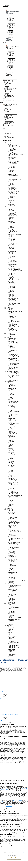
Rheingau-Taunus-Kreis (15, 362)
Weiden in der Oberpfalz (15, 302)
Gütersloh (11, 461)
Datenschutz (22, 852)
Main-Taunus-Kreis (13, 533)
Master (8, 135)
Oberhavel (12, 320)
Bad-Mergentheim (13, 148)
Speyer (11, 546)
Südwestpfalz (12, 548)
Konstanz (11, 171)
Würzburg (11, 304)
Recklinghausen (13, 490)
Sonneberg (12, 650)
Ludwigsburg (12, 174)
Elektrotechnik (3, 801)
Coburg (11, 219)
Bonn (10, 445)
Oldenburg (12, 416)
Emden (11, 393)
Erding (11, 225)
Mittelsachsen (12, 577)
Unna (10, 501)
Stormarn (11, 623)
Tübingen (11, 199)
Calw (10, 155)
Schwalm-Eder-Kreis (14, 363)
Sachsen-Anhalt (10, 33)
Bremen (10, 19)
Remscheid (12, 491)
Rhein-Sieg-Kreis (13, 493)
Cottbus (11, 312)
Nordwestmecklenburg (14, 375)
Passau (11, 278)
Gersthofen (12, 239)
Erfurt (10, 630)
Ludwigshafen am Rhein (15, 531)
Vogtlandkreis (12, 581)
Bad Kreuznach (13, 516)
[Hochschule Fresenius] (10, 689)
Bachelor (9, 133)
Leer (10, 410)
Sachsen (10, 31)
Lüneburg (11, 413)
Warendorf (11, 504)
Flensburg (11, 606)
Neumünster (12, 611)
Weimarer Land (13, 657)
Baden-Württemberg (11, 15)
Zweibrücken (12, 556)
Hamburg (10, 20)
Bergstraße (12, 339)
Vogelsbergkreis (13, 364)
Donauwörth (12, 223)
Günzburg (11, 240)
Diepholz (11, 392)
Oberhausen (12, 486)
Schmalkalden (12, 646)
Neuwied (11, 539)
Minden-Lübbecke (13, 479)
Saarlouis (11, 563)
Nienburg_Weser (13, 414)
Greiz (10, 634)
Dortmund (11, 450)
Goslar (11, 398)
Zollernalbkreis (13, 205)
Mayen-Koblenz (13, 537)
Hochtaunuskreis (13, 350)
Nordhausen (12, 641)
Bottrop (11, 448)
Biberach (11, 150)
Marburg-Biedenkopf (14, 356)
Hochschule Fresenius (7, 692)
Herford (11, 466)
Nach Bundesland (9, 13)
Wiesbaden (12, 369)
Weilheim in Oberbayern (15, 303)
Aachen (11, 440)
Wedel (11, 624)
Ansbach (11, 210)
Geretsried (12, 236)
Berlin (8, 307)
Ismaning (11, 247)
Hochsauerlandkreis (14, 469)
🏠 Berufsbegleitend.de (12, 11)
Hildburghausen (13, 636)
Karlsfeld (11, 248)
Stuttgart (11, 197)
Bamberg (11, 217)
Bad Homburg (12, 338)
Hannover (11, 403)
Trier (10, 550)
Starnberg (11, 291)
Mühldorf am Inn (13, 264)
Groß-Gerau (12, 347)
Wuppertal (11, 506)
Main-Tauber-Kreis (13, 175)
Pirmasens (12, 540)
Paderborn (12, 488)
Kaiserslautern (12, 526)
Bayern (10, 17)
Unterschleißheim (13, 298)
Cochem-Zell (12, 520)
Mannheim (12, 176)
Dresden (11, 570)
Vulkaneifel (12, 552)
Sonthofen (11, 290)
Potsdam (11, 325)
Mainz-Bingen (12, 535)
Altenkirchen (12, 512)
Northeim (11, 415)
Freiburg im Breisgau (14, 161)
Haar (10, 242)
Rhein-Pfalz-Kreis (13, 544)
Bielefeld (11, 441)
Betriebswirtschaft (17, 800)
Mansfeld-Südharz (13, 597)
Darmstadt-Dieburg (13, 342)
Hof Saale (11, 244)
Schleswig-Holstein (11, 35)
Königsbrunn (12, 253)
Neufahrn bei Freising (14, 269)
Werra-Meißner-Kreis (14, 367)
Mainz (11, 534)
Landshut (11, 257)
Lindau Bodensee (13, 261)
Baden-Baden (12, 149)
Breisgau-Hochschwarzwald (16, 154)
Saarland (10, 30)
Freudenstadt (12, 162)
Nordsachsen (12, 578)
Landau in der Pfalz (14, 530)
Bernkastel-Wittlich (13, 517)
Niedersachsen (11, 25)
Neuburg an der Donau (14, 268)
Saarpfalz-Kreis (13, 564)
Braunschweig (12, 385)
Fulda (10, 345)
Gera (10, 632)
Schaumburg (12, 426)
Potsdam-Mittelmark (14, 326)
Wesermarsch (12, 432)
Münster (11, 483)
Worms (11, 555)
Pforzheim (11, 184)
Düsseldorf (12, 454)
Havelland (11, 317)
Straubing (11, 292)
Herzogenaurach (13, 243)
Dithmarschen (12, 604)
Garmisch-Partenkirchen (15, 234)
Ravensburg (12, 187)
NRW (9, 26)
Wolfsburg (11, 437)
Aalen (10, 144)
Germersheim (12, 525)
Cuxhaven (11, 389)
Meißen (11, 576)
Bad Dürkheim (12, 514)
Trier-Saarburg (12, 551)
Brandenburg (11, 18)
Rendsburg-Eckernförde (15, 617)
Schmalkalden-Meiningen (15, 647)
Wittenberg (12, 602)
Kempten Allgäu (13, 251)
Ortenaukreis (12, 182)
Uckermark (12, 332)
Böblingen (11, 152)
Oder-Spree (12, 322)
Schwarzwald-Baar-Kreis (15, 195)
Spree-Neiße (12, 329)
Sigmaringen (12, 196)
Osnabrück (12, 418)
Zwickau (11, 582)
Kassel (11, 351)
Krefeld (11, 474)
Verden (11, 431)
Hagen (11, 462)
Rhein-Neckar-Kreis (14, 191)
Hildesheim (12, 407)
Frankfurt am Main (13, 343)
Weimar (11, 655)
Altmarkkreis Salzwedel (15, 585)
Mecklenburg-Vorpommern (11, 23)
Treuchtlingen (12, 296)
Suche (4, 4)
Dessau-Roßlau (13, 590)
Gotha (11, 633)
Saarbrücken (12, 561)
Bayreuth (11, 218)
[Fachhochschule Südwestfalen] (10, 712)
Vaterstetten (12, 299)
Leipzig (11, 574)
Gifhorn (11, 397)
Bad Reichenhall (13, 215)
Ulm (10, 201)
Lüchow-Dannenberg (14, 411)
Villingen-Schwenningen (15, 202)
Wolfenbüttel (12, 436)
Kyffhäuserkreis (13, 640)
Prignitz (11, 328)
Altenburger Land (13, 627)
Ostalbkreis (12, 183)
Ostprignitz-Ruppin (13, 324)
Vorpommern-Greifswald (15, 379)
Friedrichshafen (13, 163)
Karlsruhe (11, 170)
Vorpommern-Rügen (14, 380)
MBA (8, 136)
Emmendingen (12, 157)
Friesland (11, 396)
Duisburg (11, 452)
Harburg (11, 405)
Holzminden (12, 409)
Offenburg (11, 180)
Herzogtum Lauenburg (14, 607)
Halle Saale (12, 591)
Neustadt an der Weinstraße (16, 538)
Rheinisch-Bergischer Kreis (15, 495)
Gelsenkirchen (12, 460)
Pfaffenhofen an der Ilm (14, 279)
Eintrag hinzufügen (9, 40)
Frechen (11, 458)
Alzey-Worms (12, 513)
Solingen (11, 499)
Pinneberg (12, 615)
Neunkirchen (12, 560)
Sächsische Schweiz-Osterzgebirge (17, 580)
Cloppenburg (12, 388)
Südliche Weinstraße (14, 547)
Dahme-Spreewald (13, 313)
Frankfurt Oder (12, 316)
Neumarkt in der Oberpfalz (15, 270)
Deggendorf (12, 222)
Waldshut (11, 204)
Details (1, 698)
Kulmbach (11, 255)
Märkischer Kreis (13, 476)
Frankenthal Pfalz (13, 523)
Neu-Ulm (11, 266)
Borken (11, 446)
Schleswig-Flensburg (14, 619)
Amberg (11, 209)
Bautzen (11, 568)
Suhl (10, 651)
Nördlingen (12, 273)
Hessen (10, 21)
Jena (10, 638)
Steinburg (11, 621)
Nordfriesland (12, 612)
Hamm (11, 463)
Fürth (10, 232)
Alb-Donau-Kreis (13, 145)
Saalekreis (12, 598)
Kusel (10, 529)
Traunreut (11, 294)
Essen (11, 457)
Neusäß (11, 272)
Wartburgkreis (12, 654)
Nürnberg (11, 274)
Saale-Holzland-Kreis (14, 642)
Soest (10, 497)
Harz (10, 593)
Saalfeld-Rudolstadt (14, 645)
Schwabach (12, 285)
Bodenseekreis (13, 153)
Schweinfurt (12, 287)
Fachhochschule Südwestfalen (9, 714)
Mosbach (11, 178)
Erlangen (11, 226)
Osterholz (11, 419)
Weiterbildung (10, 137)
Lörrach (11, 172)
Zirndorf (11, 306)
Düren (11, 453)
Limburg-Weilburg (13, 354)
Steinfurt (11, 500)
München (11, 265)
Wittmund (11, 435)
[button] (6, 42)
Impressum (16, 852)
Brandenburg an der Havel (15, 311)
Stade (10, 427)
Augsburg (11, 213)
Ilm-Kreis (11, 637)
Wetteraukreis (12, 368)
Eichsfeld (11, 628)
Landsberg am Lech (14, 256)
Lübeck (11, 610)
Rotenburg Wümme (14, 423)
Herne (11, 467)
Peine (10, 422)
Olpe (10, 487)
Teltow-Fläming (13, 330)
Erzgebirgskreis (13, 572)
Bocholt (11, 443)
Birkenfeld (11, 518)
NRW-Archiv (9, 806)
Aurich (11, 384)
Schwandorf (12, 286)
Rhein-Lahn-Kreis (13, 543)
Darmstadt (11, 341)
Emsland (11, 394)
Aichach (11, 208)
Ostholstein (12, 613)
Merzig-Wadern (13, 559)
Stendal (11, 600)
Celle (10, 386)
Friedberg (11, 230)
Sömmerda (12, 649)
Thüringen (10, 37)
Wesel (11, 505)
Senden (11, 289)
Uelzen (11, 428)
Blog (7, 38)
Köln (10, 473)
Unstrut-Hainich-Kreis (14, 653)
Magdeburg (12, 595)
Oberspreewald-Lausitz (14, 321)
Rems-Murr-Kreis (13, 188)
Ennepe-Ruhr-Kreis (14, 456)
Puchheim (11, 281)
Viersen (11, 503)
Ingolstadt (11, 246)
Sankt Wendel (12, 565)
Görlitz (11, 573)
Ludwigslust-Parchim (14, 372)
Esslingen (11, 159)
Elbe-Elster (12, 315)
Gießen (11, 346)
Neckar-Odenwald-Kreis (15, 179)
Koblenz (11, 527)
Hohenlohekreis (13, 169)
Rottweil (11, 192)
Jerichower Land (13, 594)
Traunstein (12, 295)
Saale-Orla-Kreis (13, 644)
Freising (11, 229)
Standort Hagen (5, 741)
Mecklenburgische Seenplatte (16, 373)
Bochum (11, 444)
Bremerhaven (12, 334)
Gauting (11, 235)
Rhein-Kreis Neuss (13, 492)
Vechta (11, 429)
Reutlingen (12, 189)
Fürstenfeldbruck (13, 231)
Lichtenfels (12, 260)
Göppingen (12, 165)
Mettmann (11, 478)
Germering (12, 238)
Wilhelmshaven (13, 433)
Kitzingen (11, 252)
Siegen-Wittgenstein (14, 496)
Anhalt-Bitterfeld (13, 586)
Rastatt (11, 185)
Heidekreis (12, 406)
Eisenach (11, 629)
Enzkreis (11, 158)
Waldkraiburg (12, 300)
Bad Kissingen (12, 214)
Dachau (11, 221)
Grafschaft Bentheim (14, 401)
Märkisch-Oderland (13, 319)
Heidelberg (12, 166)
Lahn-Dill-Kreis (13, 353)
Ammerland (12, 383)
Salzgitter (11, 424)
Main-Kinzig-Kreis (13, 355)
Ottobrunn (11, 277)
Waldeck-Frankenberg (14, 366)
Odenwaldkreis (13, 358)
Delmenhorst (12, 390)
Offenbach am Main (14, 360)
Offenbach (11, 359)
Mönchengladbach (13, 480)
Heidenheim (12, 167)
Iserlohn (11, 471)
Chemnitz (11, 569)
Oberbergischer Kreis (14, 484)
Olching (11, 276)
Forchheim (12, 227)
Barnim (11, 309)
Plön (10, 616)
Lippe (10, 475)
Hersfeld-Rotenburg (14, 349)
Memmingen (12, 262)
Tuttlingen (11, 200)
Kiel (10, 608)
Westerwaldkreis (13, 553)
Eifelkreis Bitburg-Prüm (14, 522)
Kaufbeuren (12, 249)
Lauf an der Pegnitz (14, 259)
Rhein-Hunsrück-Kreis (14, 542)
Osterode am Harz (13, 420)
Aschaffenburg (12, 212)
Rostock (11, 376)
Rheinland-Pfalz (9, 91)
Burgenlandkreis (13, 589)
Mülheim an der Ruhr (14, 482)
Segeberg (11, 620)
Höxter (11, 470)
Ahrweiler (11, 510)
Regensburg (12, 282)
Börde (11, 587)
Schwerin (11, 377)
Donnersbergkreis (13, 521)
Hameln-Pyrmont (13, 402)
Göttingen (11, 399)
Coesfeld (11, 449)
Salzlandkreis (12, 599)
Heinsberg (12, 465)
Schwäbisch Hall (13, 193)
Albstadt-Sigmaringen (14, 146)
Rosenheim (12, 283)
